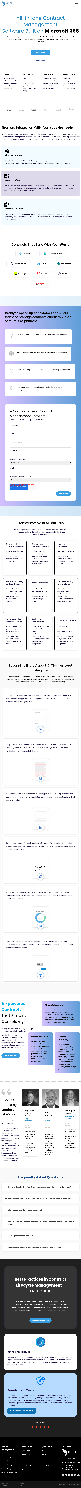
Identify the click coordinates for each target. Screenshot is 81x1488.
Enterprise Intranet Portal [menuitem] (9, 1473)
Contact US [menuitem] (45, 1466)
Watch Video (40, 61)
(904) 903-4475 (70, 1459)
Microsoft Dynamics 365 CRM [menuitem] (30, 1458)
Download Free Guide (40, 1320)
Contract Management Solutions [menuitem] (10, 1465)
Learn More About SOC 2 (21, 1411)
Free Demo (40, 52)
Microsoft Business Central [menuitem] (30, 1470)
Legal (14, 1484)
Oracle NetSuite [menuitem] (27, 1466)
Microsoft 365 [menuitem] (26, 1454)
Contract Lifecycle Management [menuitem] (10, 1457)
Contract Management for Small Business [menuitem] (10, 1461)
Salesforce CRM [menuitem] (27, 1462)
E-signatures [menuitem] (26, 1450)
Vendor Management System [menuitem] (10, 1469)
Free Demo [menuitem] (45, 1462)
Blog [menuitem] (43, 1450)
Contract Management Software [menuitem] (10, 1453)
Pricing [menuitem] (44, 1454)
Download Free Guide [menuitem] (49, 1458)
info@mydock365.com (72, 1462)
